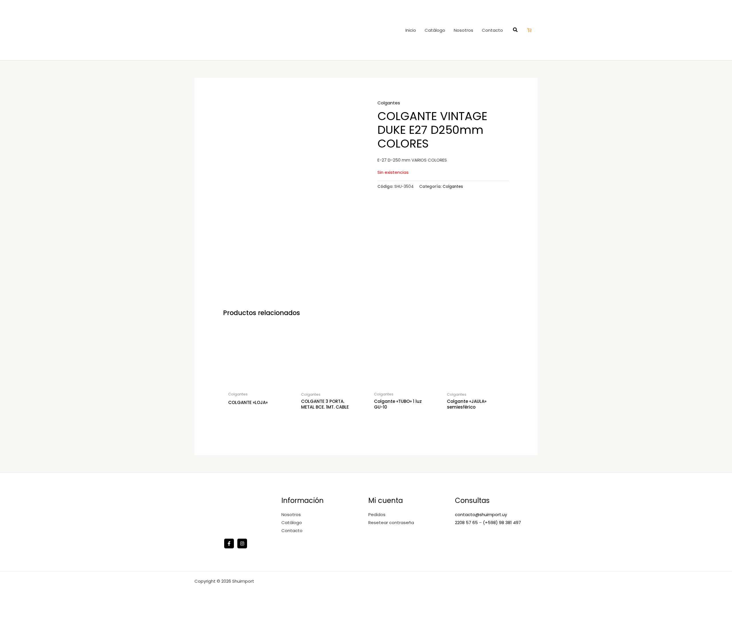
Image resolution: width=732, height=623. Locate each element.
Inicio (410, 30)
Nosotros (463, 30)
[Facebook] (229, 543)
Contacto (492, 30)
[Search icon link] (515, 30)
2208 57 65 (467, 523)
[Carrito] (529, 30)
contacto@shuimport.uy (481, 514)
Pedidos (376, 514)
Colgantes (388, 103)
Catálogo (435, 30)
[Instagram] (242, 543)
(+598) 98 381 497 (502, 523)
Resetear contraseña (391, 523)
